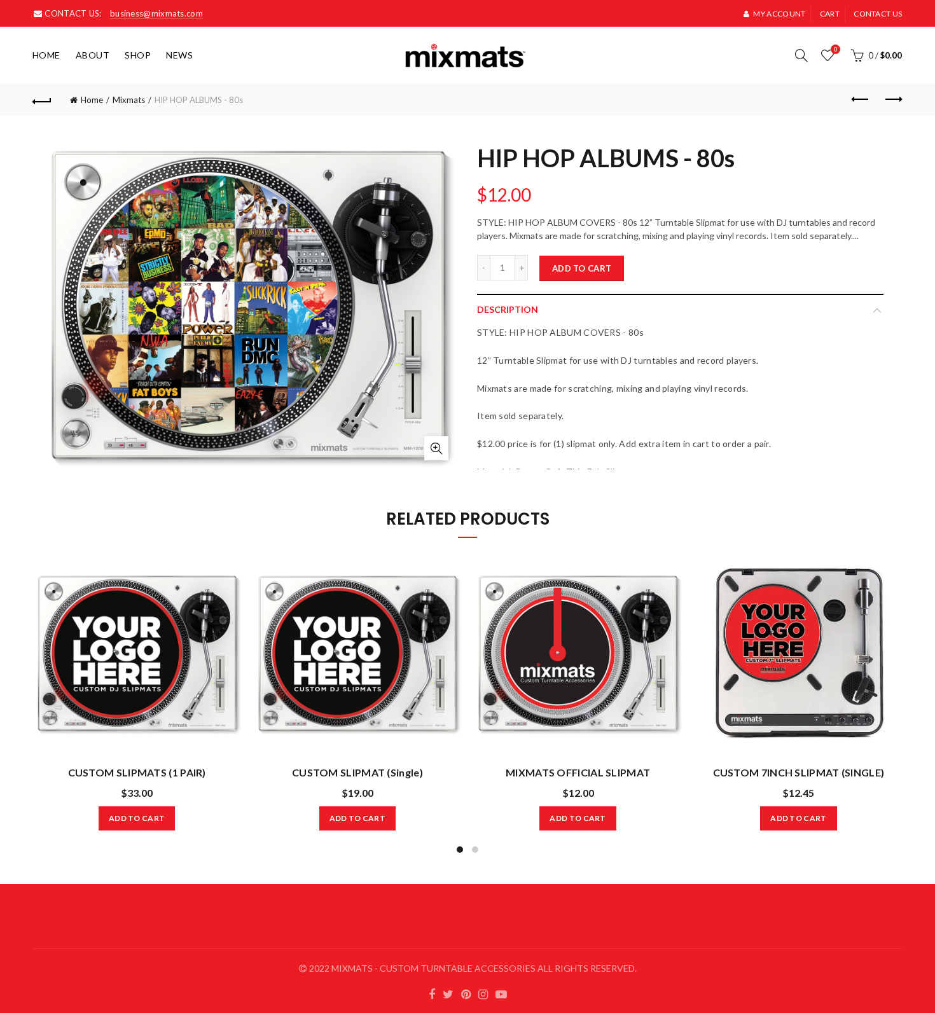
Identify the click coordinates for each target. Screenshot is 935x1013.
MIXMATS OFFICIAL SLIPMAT (578, 772)
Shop (138, 55)
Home (46, 55)
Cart (830, 13)
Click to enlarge (436, 448)
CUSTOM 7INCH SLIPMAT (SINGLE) (799, 772)
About (93, 55)
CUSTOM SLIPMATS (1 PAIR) (137, 772)
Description (507, 309)
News (179, 55)
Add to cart (581, 268)
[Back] (43, 100)
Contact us (878, 13)
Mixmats (129, 100)
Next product (892, 100)
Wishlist (835, 49)
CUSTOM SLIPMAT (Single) (357, 772)
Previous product (860, 100)
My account (779, 13)
